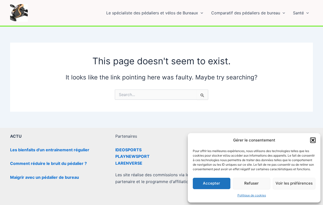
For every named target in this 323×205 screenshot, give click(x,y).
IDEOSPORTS (128, 149)
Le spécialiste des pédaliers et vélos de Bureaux (152, 12)
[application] (200, 13)
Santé (298, 12)
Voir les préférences (294, 183)
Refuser (251, 183)
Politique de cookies (251, 195)
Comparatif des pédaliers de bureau (245, 12)
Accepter (211, 183)
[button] (312, 140)
